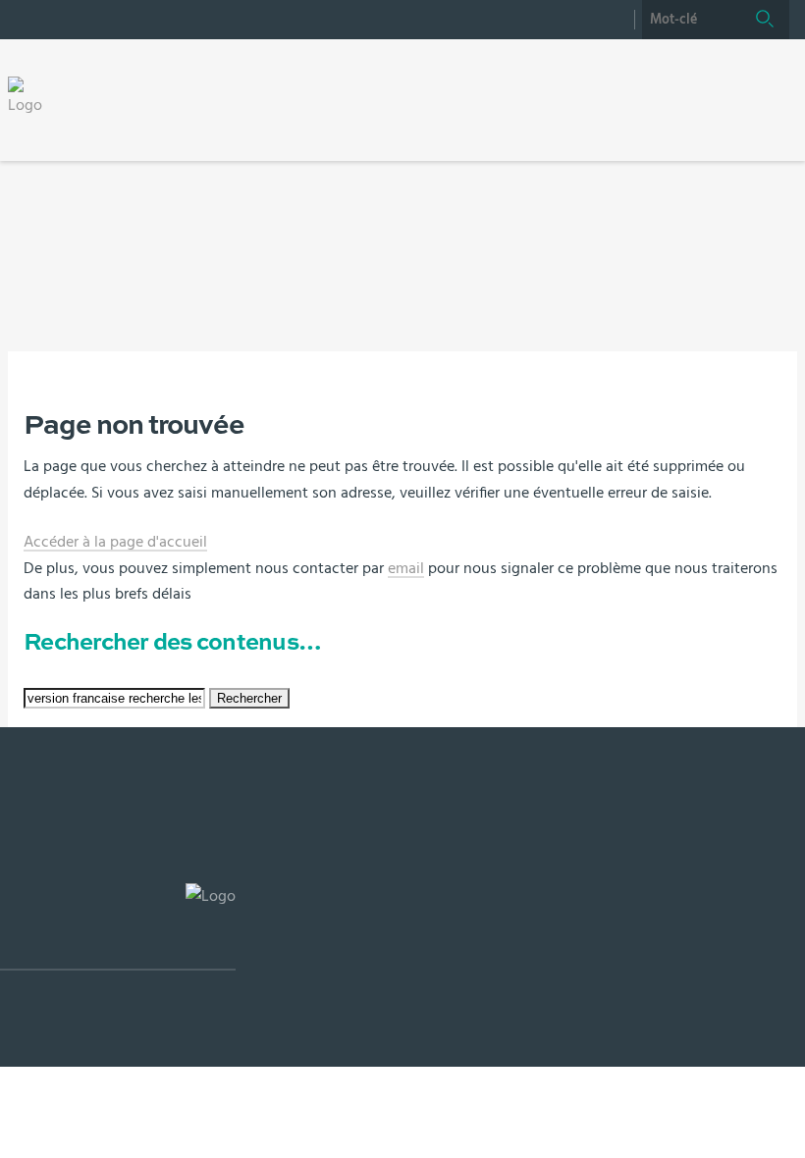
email (406, 568)
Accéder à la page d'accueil (115, 542)
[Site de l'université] (118, 927)
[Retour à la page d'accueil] (31, 96)
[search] (691, 19)
